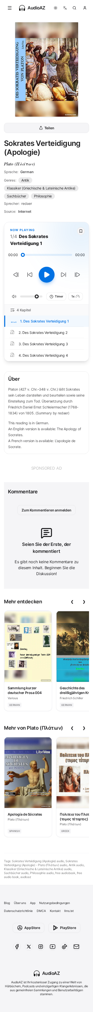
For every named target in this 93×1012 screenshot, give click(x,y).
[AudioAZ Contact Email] (76, 947)
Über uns (20, 903)
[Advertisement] (46, 468)
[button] (9, 8)
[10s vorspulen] (63, 275)
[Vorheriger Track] (16, 275)
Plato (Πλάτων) (19, 164)
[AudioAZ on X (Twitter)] (29, 947)
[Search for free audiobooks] (74, 8)
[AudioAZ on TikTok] (64, 947)
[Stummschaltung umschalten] (14, 296)
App (32, 903)
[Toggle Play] (47, 275)
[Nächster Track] (77, 275)
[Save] (81, 231)
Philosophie (43, 196)
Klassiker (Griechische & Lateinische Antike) (41, 188)
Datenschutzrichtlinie (18, 911)
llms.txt (69, 911)
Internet (24, 211)
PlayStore (68, 928)
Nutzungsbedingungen (54, 903)
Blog (7, 903)
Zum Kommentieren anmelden (46, 510)
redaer (26, 203)
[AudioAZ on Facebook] (17, 947)
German (27, 172)
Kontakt (55, 911)
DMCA (41, 911)
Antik (25, 180)
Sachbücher (16, 196)
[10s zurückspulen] (30, 275)
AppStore (32, 928)
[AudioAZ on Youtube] (53, 947)
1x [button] (73, 296)
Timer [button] (59, 296)
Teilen (49, 128)
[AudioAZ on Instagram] (41, 947)
